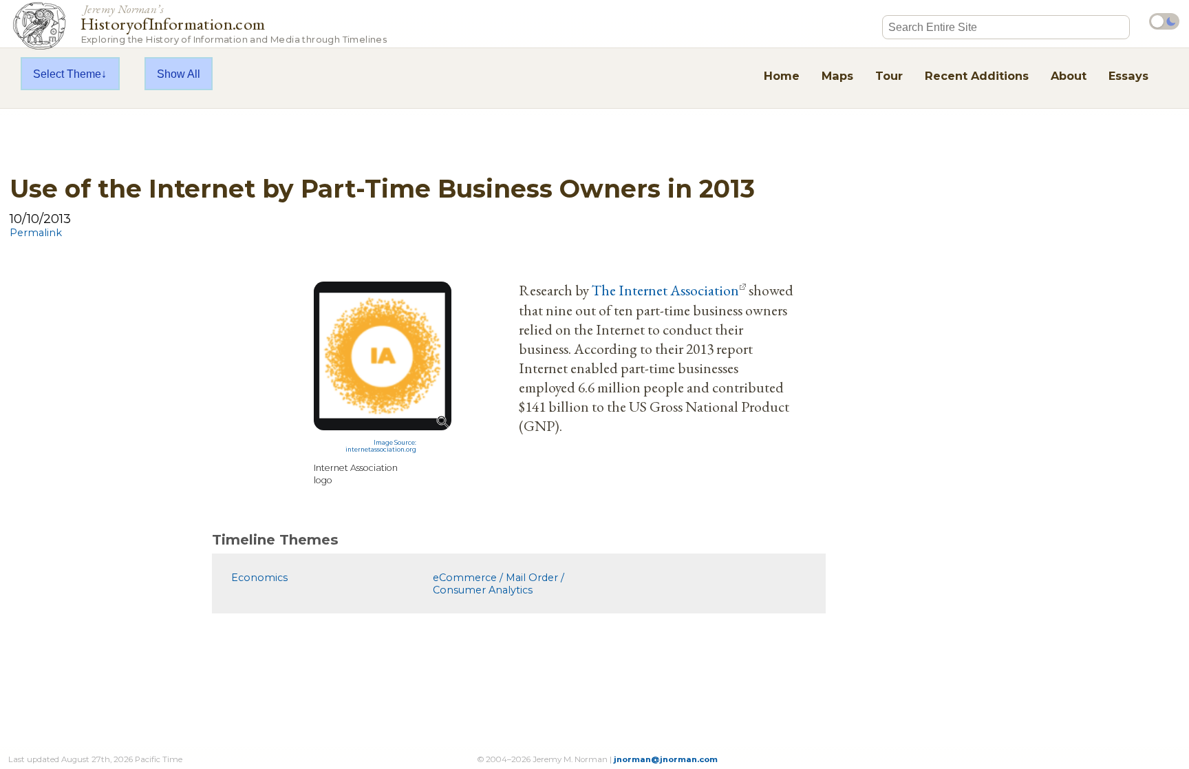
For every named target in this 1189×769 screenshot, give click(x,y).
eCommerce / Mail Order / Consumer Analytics (498, 583)
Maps (837, 76)
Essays (1128, 76)
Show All (178, 73)
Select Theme (67, 73)
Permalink (36, 233)
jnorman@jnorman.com (666, 759)
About (1068, 76)
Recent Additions (977, 76)
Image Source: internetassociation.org (380, 446)
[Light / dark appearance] (1164, 21)
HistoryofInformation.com (234, 23)
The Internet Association (665, 289)
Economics (259, 577)
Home (782, 76)
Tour (889, 76)
